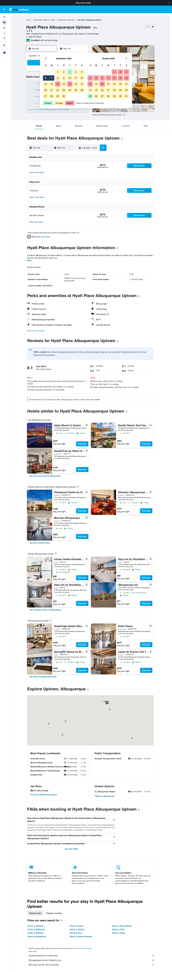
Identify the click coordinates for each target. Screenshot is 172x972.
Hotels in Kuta (76, 933)
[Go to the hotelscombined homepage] (19, 9)
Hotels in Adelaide (35, 926)
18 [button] (76, 84)
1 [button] (57, 71)
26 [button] (82, 90)
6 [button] (45, 77)
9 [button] (63, 77)
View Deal (82, 444)
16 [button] (64, 84)
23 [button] (64, 90)
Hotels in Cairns (76, 926)
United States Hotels (40, 20)
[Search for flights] (4, 17)
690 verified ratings (49, 40)
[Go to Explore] (4, 38)
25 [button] (76, 90)
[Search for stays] (4, 22)
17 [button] (70, 84)
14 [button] (51, 84)
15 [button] (58, 84)
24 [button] (70, 90)
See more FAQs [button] (71, 849)
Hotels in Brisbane (36, 933)
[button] (169, 3)
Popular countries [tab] (54, 913)
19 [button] (82, 84)
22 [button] (58, 90)
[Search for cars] (4, 27)
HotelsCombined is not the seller (43, 955)
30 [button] (64, 96)
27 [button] (45, 96)
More (29, 260)
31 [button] (126, 96)
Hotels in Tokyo (118, 933)
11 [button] (76, 77)
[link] (45, 475)
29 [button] (58, 96)
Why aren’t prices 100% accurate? (44, 964)
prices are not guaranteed (83, 948)
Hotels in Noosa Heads (122, 926)
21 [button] (51, 90)
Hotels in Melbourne (36, 929)
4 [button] (75, 71)
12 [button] (82, 77)
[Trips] (4, 45)
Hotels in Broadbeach (37, 936)
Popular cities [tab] (35, 913)
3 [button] (69, 71)
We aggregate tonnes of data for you (45, 960)
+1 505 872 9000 (33, 36)
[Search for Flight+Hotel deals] (4, 32)
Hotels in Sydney (77, 929)
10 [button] (70, 77)
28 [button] (51, 96)
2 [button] (63, 71)
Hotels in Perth (118, 929)
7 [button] (51, 77)
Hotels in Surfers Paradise (81, 936)
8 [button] (57, 77)
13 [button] (45, 84)
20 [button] (45, 90)
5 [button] (81, 71)
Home (28, 20)
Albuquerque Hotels (64, 20)
